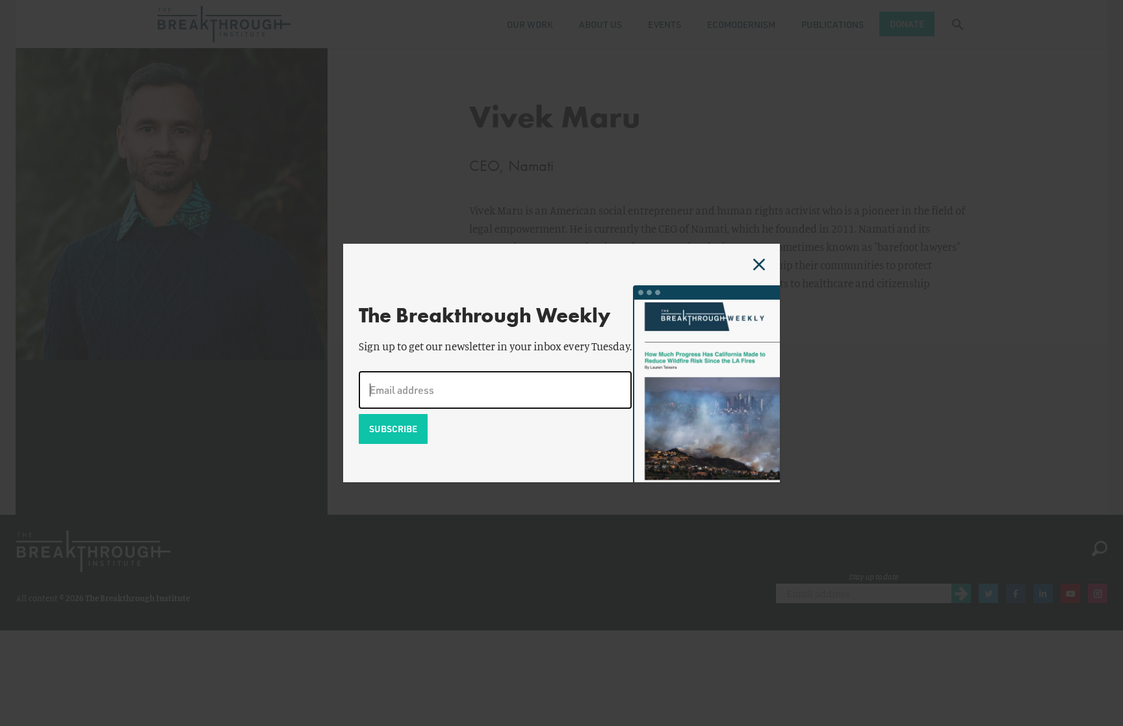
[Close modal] (759, 264)
